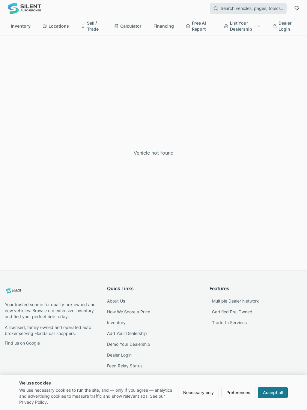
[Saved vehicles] (296, 8)
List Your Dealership (241, 26)
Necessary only (198, 392)
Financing (164, 26)
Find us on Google (22, 342)
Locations (59, 26)
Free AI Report (199, 26)
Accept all (273, 392)
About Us (116, 300)
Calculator (131, 26)
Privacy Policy (33, 402)
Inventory (21, 26)
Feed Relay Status (124, 365)
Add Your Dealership (127, 333)
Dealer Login (285, 26)
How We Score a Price (128, 311)
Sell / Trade (93, 26)
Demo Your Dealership (128, 344)
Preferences (238, 392)
